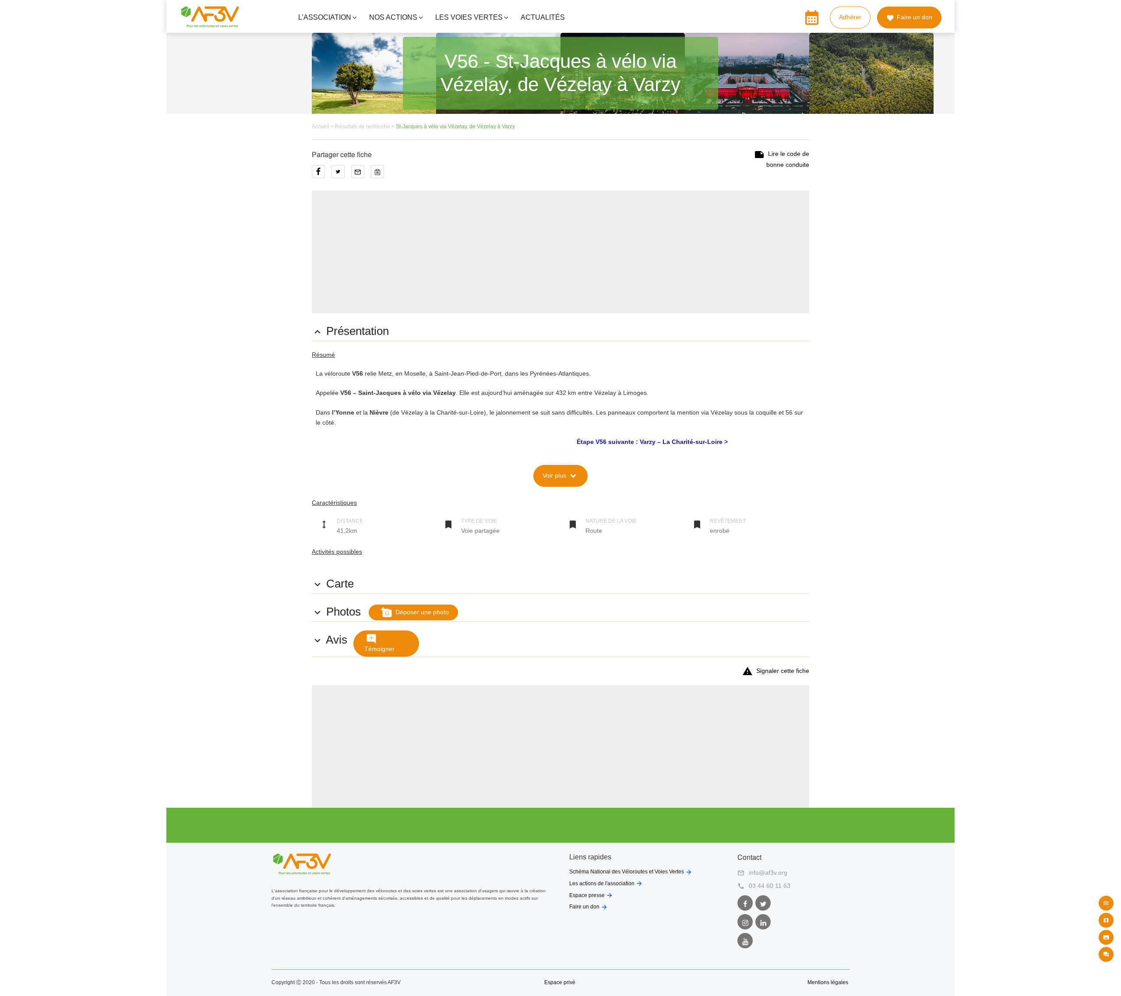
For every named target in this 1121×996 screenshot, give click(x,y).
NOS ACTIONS (393, 17)
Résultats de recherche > (365, 126)
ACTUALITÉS (543, 17)
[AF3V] (210, 23)
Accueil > (323, 126)
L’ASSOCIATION (324, 17)
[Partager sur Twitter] (341, 174)
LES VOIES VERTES (469, 17)
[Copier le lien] (379, 174)
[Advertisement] (560, 251)
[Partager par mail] (361, 174)
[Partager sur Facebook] (321, 174)
